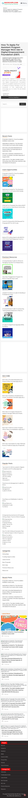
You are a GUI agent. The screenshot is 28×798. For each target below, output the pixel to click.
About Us (3, 745)
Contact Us (3, 748)
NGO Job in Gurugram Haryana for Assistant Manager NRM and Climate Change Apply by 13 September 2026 (12, 412)
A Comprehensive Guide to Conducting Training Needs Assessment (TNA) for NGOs (13, 309)
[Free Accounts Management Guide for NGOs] (7, 491)
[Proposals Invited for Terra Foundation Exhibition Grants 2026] (7, 182)
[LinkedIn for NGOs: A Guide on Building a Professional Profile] (7, 301)
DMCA (2, 754)
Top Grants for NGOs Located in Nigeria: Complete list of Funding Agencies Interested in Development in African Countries (13, 468)
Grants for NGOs (4, 756)
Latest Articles (6, 559)
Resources (5, 570)
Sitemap (3, 762)
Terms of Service (4, 765)
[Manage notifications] (25, 795)
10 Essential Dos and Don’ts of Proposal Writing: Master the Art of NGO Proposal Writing (13, 516)
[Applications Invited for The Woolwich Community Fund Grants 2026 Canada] (7, 198)
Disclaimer (3, 751)
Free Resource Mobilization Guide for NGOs (12, 500)
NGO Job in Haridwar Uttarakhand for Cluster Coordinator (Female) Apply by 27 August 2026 (13, 155)
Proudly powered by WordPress (12, 794)
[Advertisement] (14, 27)
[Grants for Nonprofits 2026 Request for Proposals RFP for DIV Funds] (7, 230)
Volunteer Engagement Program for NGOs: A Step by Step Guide (12, 277)
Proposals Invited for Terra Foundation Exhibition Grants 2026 (13, 174)
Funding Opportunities (8, 556)
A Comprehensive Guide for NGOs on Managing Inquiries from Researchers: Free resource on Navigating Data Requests (12, 262)
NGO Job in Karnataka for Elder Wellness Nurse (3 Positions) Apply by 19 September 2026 (13, 444)
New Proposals (6, 562)
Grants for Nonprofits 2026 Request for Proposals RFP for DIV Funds (13, 222)
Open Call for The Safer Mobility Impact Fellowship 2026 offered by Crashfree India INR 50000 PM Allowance (13, 161)
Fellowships (5, 554)
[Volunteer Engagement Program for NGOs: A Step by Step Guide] (7, 285)
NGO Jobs (5, 95)
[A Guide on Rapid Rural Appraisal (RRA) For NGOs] (7, 333)
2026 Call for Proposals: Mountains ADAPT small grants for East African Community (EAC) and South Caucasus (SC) (13, 206)
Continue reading (14, 97)
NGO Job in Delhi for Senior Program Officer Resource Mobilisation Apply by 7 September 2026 (13, 428)
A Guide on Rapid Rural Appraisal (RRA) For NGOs (13, 325)
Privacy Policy (4, 759)
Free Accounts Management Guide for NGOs (13, 484)
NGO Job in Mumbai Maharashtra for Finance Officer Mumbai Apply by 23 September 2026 (12, 149)
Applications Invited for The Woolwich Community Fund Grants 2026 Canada (12, 190)
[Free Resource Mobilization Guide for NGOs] (7, 507)
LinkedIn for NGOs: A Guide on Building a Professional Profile (13, 293)
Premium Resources (8, 567)
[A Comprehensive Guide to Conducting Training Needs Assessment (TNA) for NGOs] (7, 317)
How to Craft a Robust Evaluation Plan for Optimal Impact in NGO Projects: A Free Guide (13, 532)
